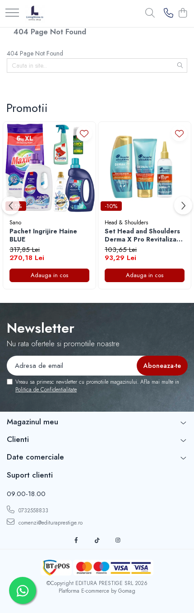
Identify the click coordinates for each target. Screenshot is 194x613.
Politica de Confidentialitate (46, 389)
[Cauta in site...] (150, 13)
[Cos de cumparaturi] (182, 13)
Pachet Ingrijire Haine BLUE (43, 235)
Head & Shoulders (126, 222)
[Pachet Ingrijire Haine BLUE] (49, 168)
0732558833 (32, 510)
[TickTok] (97, 540)
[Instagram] (118, 540)
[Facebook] (76, 540)
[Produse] (12, 13)
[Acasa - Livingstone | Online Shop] (35, 14)
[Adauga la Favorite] (84, 133)
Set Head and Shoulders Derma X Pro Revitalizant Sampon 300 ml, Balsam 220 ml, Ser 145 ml (144, 235)
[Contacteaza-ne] (168, 13)
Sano (15, 222)
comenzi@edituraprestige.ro (50, 523)
